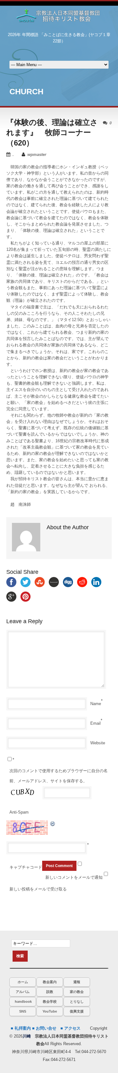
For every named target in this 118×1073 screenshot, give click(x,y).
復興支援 (77, 1011)
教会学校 (50, 1001)
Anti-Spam (19, 812)
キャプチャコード (25, 867)
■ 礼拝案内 (21, 1028)
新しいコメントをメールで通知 (74, 877)
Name (95, 703)
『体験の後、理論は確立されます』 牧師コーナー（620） (52, 132)
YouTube (49, 1011)
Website (97, 743)
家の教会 (77, 992)
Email (95, 723)
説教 (49, 992)
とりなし (77, 1001)
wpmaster (36, 154)
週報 (76, 982)
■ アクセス (70, 1028)
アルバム (23, 992)
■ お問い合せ (44, 1028)
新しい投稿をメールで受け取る (38, 889)
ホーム (23, 982)
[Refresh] (52, 823)
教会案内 (50, 982)
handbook (23, 1001)
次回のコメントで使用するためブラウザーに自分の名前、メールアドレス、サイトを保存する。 (58, 775)
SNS (22, 1011)
